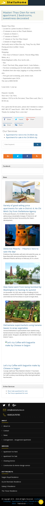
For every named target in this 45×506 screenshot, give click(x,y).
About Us (6, 426)
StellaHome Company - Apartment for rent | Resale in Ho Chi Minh (23, 501)
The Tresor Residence (9, 491)
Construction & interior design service (16, 465)
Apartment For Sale (10, 456)
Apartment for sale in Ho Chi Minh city (21, 137)
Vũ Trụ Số (29, 504)
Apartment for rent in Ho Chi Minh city (21, 135)
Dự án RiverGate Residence (11, 482)
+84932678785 (13, 414)
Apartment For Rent (10, 452)
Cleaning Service (9, 461)
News (5, 435)
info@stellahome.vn (15, 410)
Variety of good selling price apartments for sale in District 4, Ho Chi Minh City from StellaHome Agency (22, 208)
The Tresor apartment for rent (18, 393)
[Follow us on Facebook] (27, 156)
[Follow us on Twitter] (18, 156)
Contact (6, 431)
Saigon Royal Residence (10, 477)
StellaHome (17, 2)
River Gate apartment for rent (17, 391)
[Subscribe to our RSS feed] (8, 156)
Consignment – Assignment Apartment (17, 440)
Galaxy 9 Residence (8, 486)
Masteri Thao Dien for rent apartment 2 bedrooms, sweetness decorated (19, 15)
